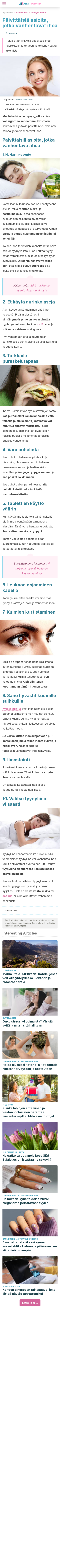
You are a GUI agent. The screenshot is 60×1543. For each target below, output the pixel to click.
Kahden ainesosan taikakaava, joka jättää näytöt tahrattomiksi (28, 1292)
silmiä (40, 324)
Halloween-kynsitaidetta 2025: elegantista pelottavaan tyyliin (25, 1201)
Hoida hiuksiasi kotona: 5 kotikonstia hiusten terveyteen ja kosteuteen (30, 1067)
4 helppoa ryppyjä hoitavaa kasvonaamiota (32, 568)
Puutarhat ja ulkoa (13, 1152)
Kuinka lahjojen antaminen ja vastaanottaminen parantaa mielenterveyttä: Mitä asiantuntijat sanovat (28, 1112)
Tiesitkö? (7, 1105)
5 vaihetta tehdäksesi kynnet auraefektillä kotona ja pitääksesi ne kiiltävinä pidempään (29, 1246)
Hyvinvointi (7, 12)
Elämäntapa (9, 971)
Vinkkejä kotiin (11, 1286)
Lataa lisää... (30, 1302)
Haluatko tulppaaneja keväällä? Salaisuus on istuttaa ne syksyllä (26, 1157)
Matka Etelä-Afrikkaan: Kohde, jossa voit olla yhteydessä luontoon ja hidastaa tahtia (29, 978)
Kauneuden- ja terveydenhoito (31, 12)
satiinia (7, 896)
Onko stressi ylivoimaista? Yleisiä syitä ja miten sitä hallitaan (27, 1023)
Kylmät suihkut (11, 708)
